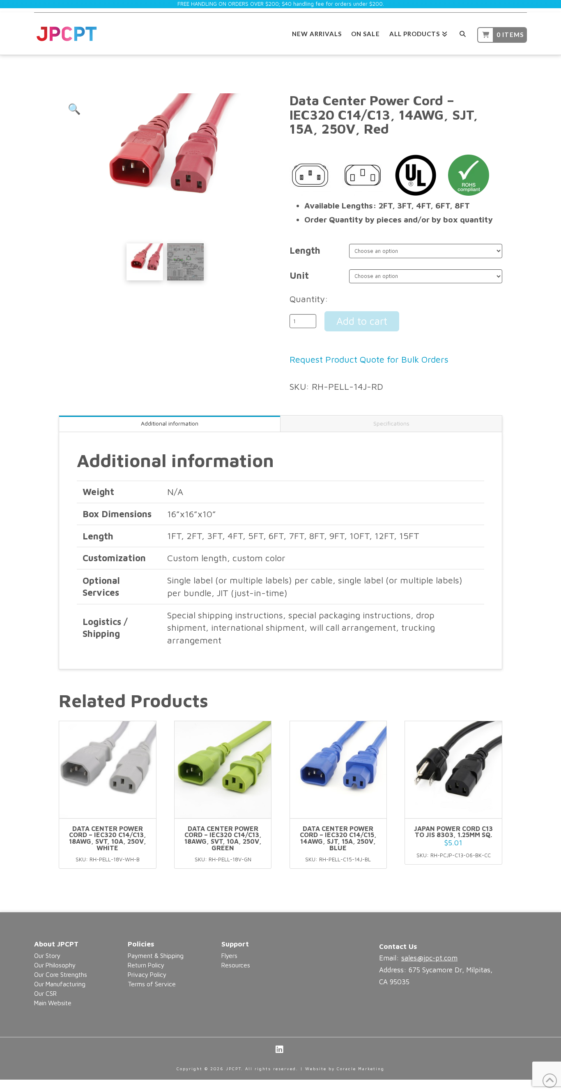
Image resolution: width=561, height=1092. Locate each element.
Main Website (52, 1002)
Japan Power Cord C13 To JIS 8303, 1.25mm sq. (453, 832)
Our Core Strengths (60, 974)
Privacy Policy (147, 974)
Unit (299, 275)
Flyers (229, 955)
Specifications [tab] (391, 423)
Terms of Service (152, 984)
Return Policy (146, 965)
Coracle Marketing (360, 1068)
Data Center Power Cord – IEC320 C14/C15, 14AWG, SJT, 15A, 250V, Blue (338, 838)
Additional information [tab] (169, 423)
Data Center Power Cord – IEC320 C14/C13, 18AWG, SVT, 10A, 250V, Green (223, 838)
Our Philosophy (55, 965)
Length (305, 250)
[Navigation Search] (462, 33)
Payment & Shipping (156, 955)
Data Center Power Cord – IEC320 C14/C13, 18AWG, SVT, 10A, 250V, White (107, 838)
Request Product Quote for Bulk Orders (369, 359)
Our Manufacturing (59, 984)
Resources (235, 965)
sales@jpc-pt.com (429, 958)
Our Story (47, 955)
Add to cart (361, 321)
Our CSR (45, 993)
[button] (74, 109)
